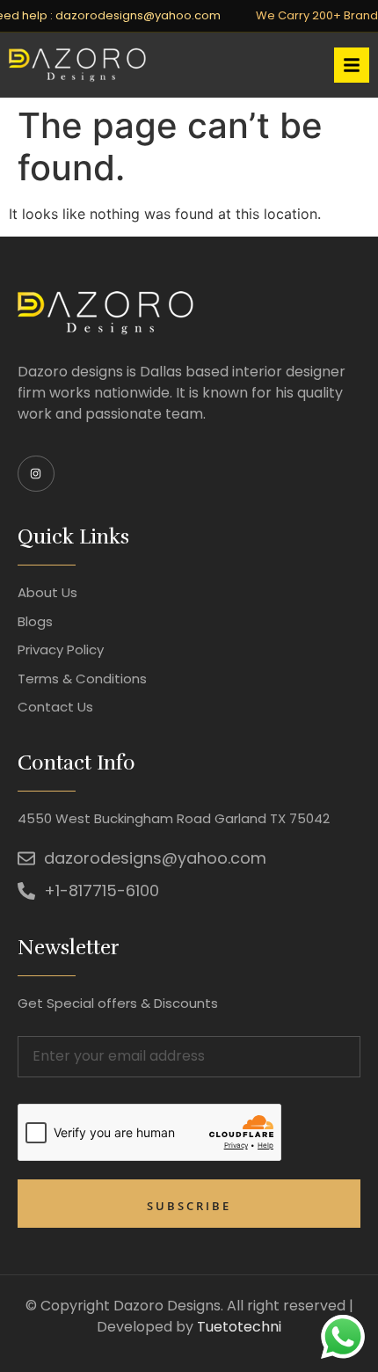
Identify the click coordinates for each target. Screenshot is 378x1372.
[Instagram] (36, 474)
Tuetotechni (239, 1327)
